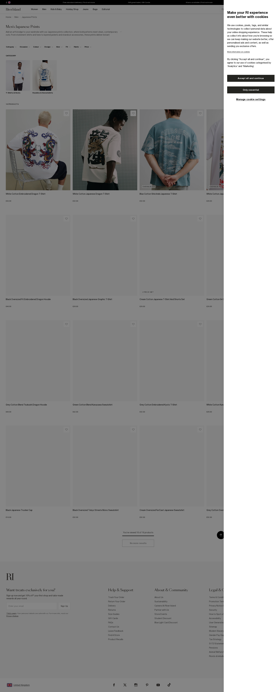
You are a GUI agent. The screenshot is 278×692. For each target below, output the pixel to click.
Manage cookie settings (250, 99)
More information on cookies (238, 52)
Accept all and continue (251, 78)
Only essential (251, 90)
